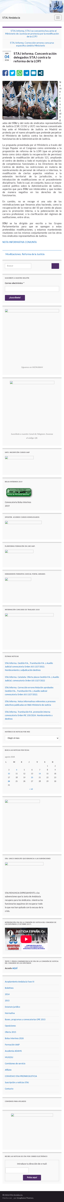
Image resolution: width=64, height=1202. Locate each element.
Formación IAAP (12, 1045)
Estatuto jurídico (12, 1007)
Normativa (10, 1013)
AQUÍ (14, 968)
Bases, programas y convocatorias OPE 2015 (25, 1019)
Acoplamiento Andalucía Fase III (19, 982)
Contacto (9, 1089)
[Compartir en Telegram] (26, 73)
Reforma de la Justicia (33, 254)
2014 (7, 994)
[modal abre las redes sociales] (40, 73)
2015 (7, 1000)
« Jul (31, 789)
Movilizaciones (13, 254)
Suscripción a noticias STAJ (17, 1082)
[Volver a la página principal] (32, 6)
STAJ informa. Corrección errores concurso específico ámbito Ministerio (32, 44)
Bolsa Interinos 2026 (14, 1038)
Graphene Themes (25, 1198)
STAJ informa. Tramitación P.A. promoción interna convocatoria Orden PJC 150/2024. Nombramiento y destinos (29, 715)
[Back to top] (57, 1194)
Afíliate (8, 1070)
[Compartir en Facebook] (5, 73)
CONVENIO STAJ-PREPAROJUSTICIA (21, 1076)
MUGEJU (9, 1057)
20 (32, 778)
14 (40, 774)
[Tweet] (12, 73)
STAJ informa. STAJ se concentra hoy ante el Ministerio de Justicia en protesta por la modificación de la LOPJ (32, 33)
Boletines (9, 988)
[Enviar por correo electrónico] (33, 73)
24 (9, 781)
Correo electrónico (14, 283)
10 (9, 774)
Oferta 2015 (10, 1032)
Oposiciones (10, 1026)
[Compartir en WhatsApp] (19, 73)
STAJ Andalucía (11, 17)
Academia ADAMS (13, 1051)
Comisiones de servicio (15, 1063)
